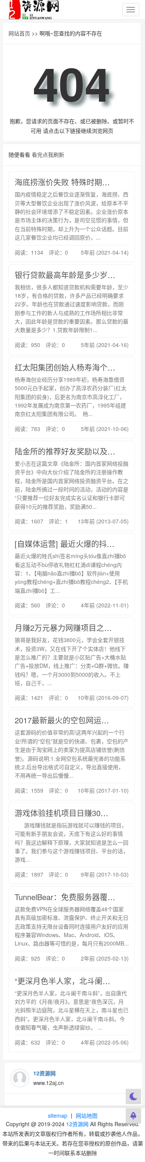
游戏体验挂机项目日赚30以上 (65, 812)
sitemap (57, 1115)
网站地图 (86, 1115)
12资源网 (77, 1124)
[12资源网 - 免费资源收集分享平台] (35, 9)
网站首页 (19, 33)
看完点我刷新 (48, 154)
